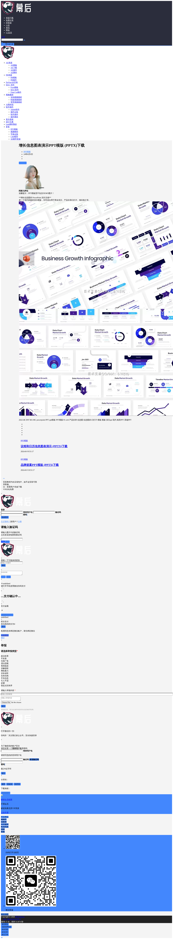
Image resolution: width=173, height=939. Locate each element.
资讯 (8, 28)
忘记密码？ (5, 522)
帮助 (8, 30)
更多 (8, 127)
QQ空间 (17, 784)
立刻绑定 (5, 635)
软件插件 (9, 107)
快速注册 (10, 44)
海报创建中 (5, 793)
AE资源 (9, 63)
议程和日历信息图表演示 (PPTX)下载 (44, 446)
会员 (9, 33)
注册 (20, 522)
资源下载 (9, 18)
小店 (8, 25)
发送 (7, 542)
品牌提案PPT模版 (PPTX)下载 (40, 464)
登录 (3, 44)
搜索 (3, 565)
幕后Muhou (19, 917)
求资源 (9, 23)
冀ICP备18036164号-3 (12, 919)
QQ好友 (9, 784)
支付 (3, 626)
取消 (3, 542)
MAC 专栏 (10, 85)
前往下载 (23, 163)
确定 (3, 638)
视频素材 (9, 95)
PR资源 (9, 75)
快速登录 (5, 517)
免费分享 (9, 20)
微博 (3, 784)
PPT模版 (27, 152)
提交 (3, 706)
